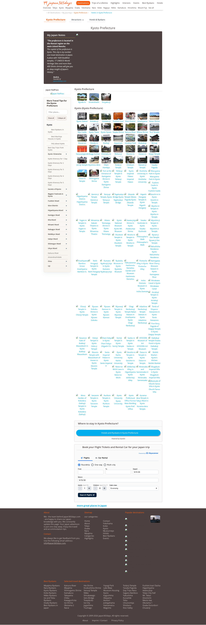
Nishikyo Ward (54, 234)
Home (87, 521)
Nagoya (106, 8)
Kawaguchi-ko (70, 600)
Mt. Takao (147, 595)
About (87, 523)
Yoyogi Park (108, 585)
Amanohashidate (55, 257)
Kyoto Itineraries (55, 154)
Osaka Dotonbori (150, 605)
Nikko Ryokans (50, 595)
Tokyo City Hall (149, 593)
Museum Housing (111, 590)
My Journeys (67, 13)
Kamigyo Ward (54, 215)
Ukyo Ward (52, 248)
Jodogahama (109, 603)
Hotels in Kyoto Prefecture (100, 13)
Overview (47, 8)
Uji (49, 266)
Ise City (87, 603)
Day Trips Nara (129, 590)
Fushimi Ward (53, 201)
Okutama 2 (69, 605)
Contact (106, 521)
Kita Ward (52, 220)
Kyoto (61, 8)
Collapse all (61, 118)
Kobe (100, 8)
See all (151, 8)
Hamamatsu (108, 605)
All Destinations (54, 13)
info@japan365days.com (55, 543)
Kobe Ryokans (50, 593)
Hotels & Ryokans (96, 19)
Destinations (83, 3)
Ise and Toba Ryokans (49, 599)
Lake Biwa (107, 588)
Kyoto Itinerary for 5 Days (56, 183)
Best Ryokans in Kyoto (56, 130)
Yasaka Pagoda (129, 588)
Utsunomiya (128, 603)
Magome (107, 608)
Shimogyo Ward (54, 244)
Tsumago (88, 608)
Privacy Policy (117, 620)
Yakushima (128, 595)
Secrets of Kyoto (54, 189)
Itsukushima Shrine (92, 588)
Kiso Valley (128, 608)
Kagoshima (108, 595)
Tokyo (55, 8)
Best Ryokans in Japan (51, 606)
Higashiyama (148, 588)
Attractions (75, 19)
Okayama (107, 598)
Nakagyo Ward (54, 229)
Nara (94, 8)
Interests (127, 3)
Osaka (77, 8)
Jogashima (88, 605)
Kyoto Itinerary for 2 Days (56, 164)
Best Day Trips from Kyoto (56, 148)
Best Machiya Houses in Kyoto (55, 137)
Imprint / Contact (99, 620)
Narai (66, 608)
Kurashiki (127, 598)
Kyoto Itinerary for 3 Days (56, 170)
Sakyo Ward (53, 239)
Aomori (106, 600)
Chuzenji (146, 608)
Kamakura (122, 8)
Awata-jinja (147, 590)
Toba (125, 600)
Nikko (113, 8)
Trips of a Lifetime (100, 3)
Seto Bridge (89, 598)
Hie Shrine (88, 585)
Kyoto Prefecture (80, 13)
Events (136, 3)
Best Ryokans (148, 3)
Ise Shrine (68, 603)
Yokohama (86, 8)
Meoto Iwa (147, 600)
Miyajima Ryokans (52, 585)
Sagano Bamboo (130, 593)
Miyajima (69, 8)
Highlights (115, 3)
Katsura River (53, 253)
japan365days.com (59, 81)
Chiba (66, 598)
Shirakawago (89, 595)
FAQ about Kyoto (56, 143)
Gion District (53, 205)
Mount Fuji (142, 8)
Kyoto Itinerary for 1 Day (57, 159)
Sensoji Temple (90, 590)
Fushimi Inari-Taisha (151, 585)
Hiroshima (132, 8)
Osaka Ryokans (50, 603)
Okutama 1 (147, 603)
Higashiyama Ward (55, 210)
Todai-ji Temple (129, 585)
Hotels (160, 3)
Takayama (68, 595)
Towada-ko (88, 600)
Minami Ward (53, 224)
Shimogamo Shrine (72, 590)
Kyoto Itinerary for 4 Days (56, 177)
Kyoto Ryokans (50, 590)
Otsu (50, 261)
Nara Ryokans (50, 588)
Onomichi (147, 598)
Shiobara (127, 605)
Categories (89, 536)
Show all (51, 118)
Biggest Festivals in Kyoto (55, 195)
